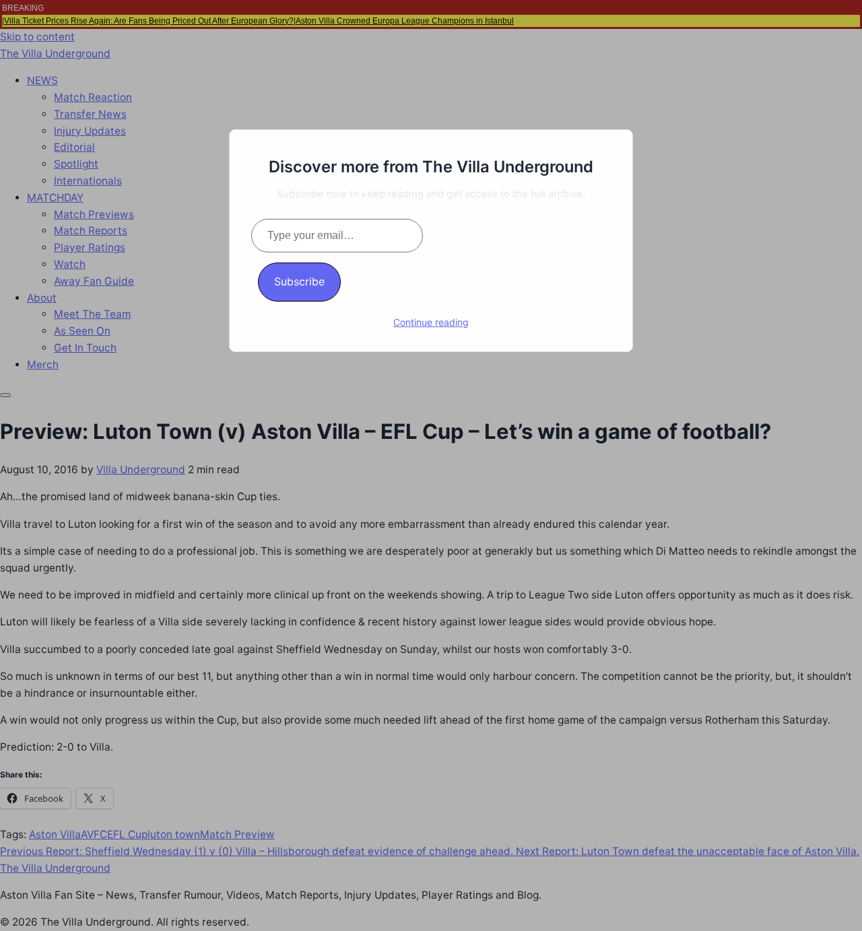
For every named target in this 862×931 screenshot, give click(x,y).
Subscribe (299, 281)
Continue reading (431, 322)
